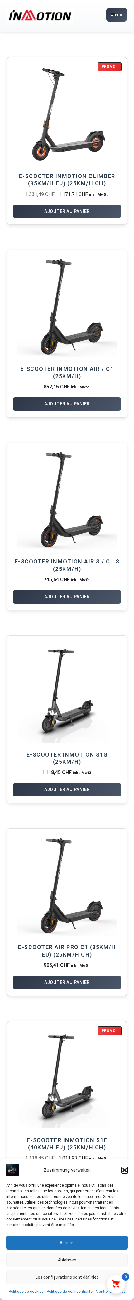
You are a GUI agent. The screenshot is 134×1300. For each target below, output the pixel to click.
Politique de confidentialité (70, 1291)
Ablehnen (67, 1260)
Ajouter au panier (67, 211)
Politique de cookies (26, 1291)
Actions (67, 1243)
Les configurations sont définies (67, 1277)
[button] (125, 1170)
